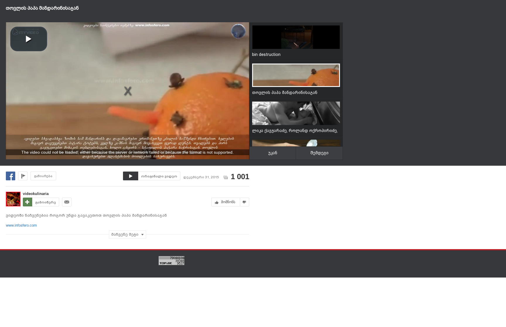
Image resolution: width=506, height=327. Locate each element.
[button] (28, 39)
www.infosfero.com (21, 225)
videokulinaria (36, 194)
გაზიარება (43, 176)
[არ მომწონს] (244, 202)
